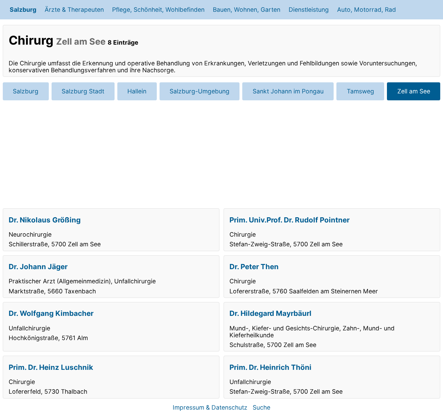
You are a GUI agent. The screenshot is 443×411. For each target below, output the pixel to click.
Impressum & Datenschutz (210, 407)
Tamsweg (360, 91)
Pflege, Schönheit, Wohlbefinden (158, 9)
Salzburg (23, 9)
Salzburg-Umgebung (199, 91)
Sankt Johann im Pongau (288, 91)
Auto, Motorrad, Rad (366, 9)
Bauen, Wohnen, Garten (246, 9)
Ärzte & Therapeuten (74, 9)
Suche (261, 407)
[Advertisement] (221, 154)
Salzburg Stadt (83, 91)
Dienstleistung (309, 9)
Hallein (136, 91)
